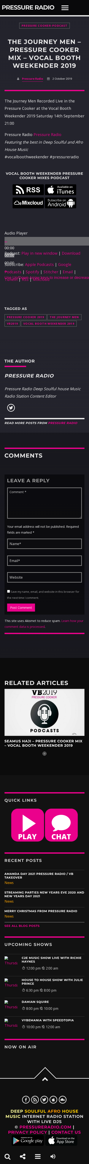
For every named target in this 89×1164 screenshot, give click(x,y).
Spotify (32, 271)
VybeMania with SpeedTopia (48, 1020)
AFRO (54, 1111)
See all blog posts (22, 926)
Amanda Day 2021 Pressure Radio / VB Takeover (39, 875)
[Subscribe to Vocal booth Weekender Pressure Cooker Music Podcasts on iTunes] (60, 193)
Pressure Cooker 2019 (25, 317)
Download (71, 253)
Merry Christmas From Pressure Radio (41, 911)
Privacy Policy (27, 1132)
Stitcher (50, 271)
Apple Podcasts (39, 264)
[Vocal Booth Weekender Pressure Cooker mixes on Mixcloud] (28, 206)
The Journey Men (64, 317)
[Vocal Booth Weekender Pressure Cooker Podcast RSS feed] (28, 193)
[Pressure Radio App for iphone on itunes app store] (61, 1144)
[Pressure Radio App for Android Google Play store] (28, 1144)
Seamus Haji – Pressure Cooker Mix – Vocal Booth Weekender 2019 (44, 743)
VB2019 (12, 323)
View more (45, 712)
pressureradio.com (45, 1127)
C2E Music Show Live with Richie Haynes (52, 959)
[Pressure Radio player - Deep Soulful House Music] (27, 840)
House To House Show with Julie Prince (52, 982)
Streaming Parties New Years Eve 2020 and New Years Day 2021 (44, 894)
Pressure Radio (28, 7)
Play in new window (39, 253)
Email (68, 271)
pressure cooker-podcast (44, 26)
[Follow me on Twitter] (11, 410)
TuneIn (11, 279)
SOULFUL (35, 1111)
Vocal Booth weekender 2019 (48, 323)
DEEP (17, 1111)
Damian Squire (35, 1002)
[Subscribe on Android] (60, 206)
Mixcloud (41, 279)
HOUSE (70, 1111)
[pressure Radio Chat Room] (61, 840)
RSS (25, 279)
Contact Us (66, 1132)
